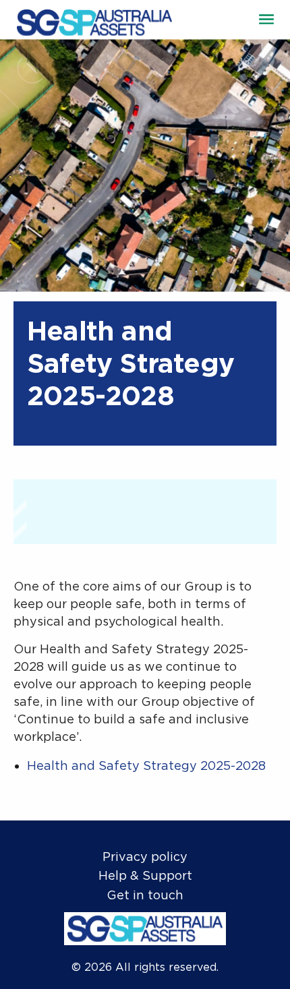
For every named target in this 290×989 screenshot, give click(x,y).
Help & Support (145, 875)
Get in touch (145, 895)
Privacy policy (145, 856)
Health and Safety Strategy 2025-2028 (146, 765)
